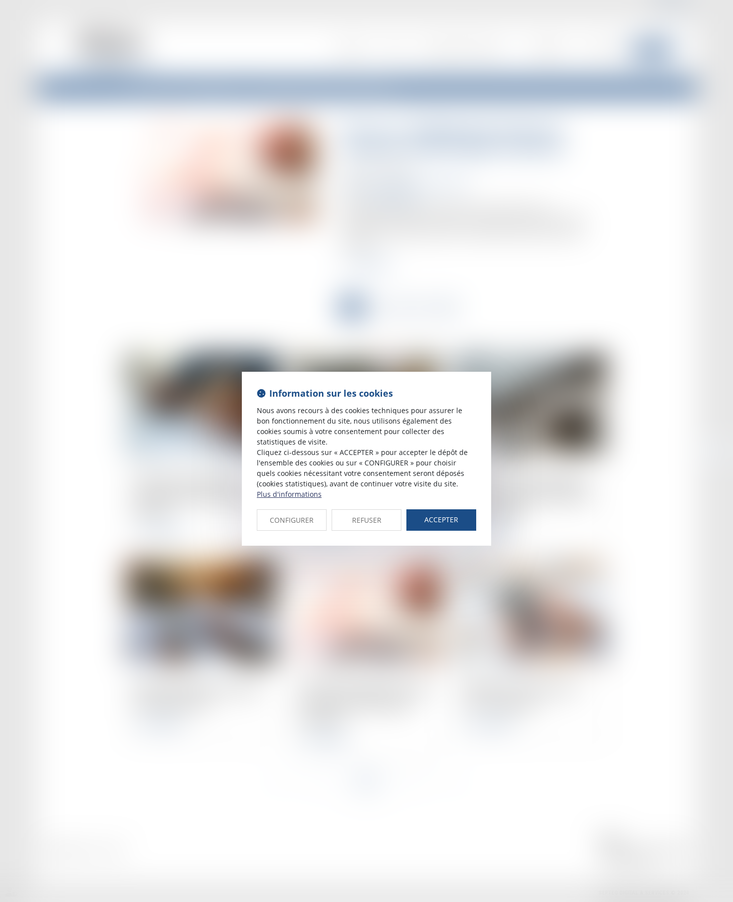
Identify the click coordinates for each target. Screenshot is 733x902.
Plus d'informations (289, 494)
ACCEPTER (441, 519)
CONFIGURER (292, 520)
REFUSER (366, 520)
